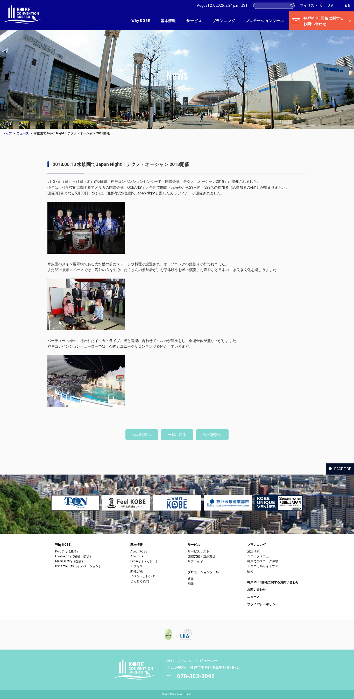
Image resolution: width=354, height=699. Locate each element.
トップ (7, 133)
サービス (194, 21)
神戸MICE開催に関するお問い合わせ (273, 582)
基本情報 (168, 21)
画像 (191, 584)
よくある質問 (139, 581)
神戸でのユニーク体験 (262, 561)
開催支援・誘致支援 (202, 556)
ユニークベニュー (259, 556)
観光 (250, 571)
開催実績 (136, 571)
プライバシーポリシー (262, 604)
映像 (191, 579)
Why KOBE (140, 21)
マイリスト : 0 (311, 5)
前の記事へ (142, 435)
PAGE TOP (342, 469)
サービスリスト (198, 551)
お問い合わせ (256, 589)
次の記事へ (212, 435)
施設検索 (253, 551)
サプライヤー (197, 561)
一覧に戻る (177, 435)
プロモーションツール (265, 21)
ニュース (23, 133)
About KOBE (138, 551)
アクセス (136, 566)
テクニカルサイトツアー (264, 566)
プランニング (223, 21)
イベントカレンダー (144, 576)
